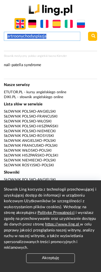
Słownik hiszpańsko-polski (31, 155)
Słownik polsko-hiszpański (31, 126)
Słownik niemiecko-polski (30, 160)
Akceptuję (50, 258)
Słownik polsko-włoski (28, 121)
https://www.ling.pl (62, 224)
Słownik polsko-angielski (30, 111)
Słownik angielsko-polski (30, 141)
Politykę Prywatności (56, 213)
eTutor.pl (13, 92)
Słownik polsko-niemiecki (30, 131)
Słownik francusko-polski (31, 145)
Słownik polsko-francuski (31, 116)
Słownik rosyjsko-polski (29, 165)
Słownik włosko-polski (28, 150)
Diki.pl (10, 97)
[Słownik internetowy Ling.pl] (50, 10)
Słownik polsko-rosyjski (29, 136)
